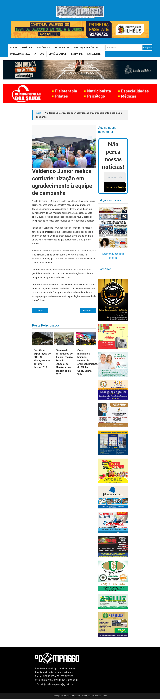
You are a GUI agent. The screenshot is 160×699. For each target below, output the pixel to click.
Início (13, 47)
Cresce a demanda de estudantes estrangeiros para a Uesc (42, 310)
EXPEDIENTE (93, 54)
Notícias (27, 47)
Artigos (39, 54)
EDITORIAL (76, 54)
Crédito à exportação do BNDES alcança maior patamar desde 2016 (42, 359)
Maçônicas (43, 47)
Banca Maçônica (20, 54)
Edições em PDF (57, 54)
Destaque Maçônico (86, 47)
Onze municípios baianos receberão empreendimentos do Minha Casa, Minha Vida (86, 362)
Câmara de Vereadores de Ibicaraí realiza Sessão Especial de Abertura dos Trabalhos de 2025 (64, 362)
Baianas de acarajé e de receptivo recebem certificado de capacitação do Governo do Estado (89, 310)
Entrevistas (62, 47)
